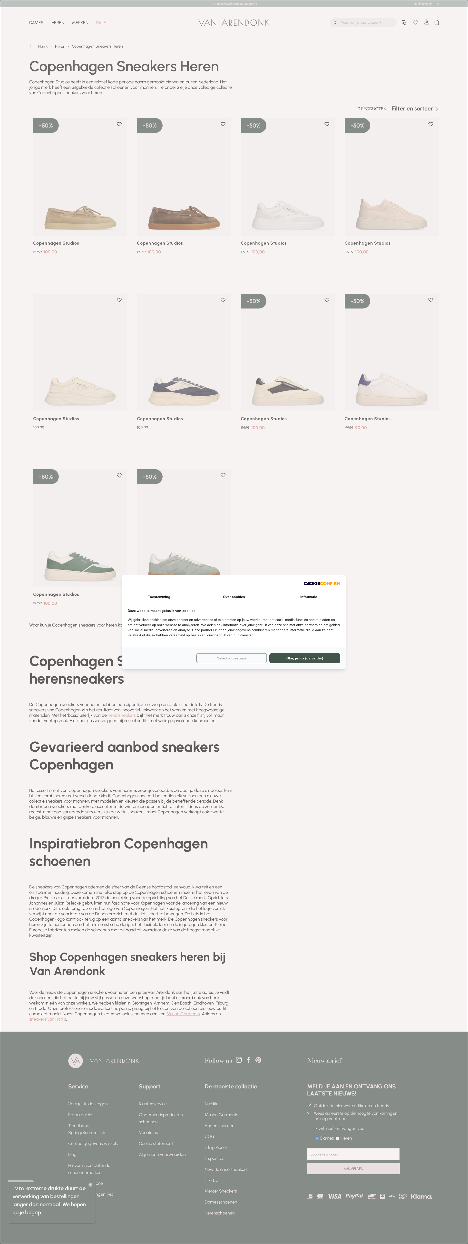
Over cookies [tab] (234, 597)
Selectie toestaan (231, 658)
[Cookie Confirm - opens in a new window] (322, 583)
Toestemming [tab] (159, 597)
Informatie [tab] (308, 597)
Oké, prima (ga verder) (304, 658)
